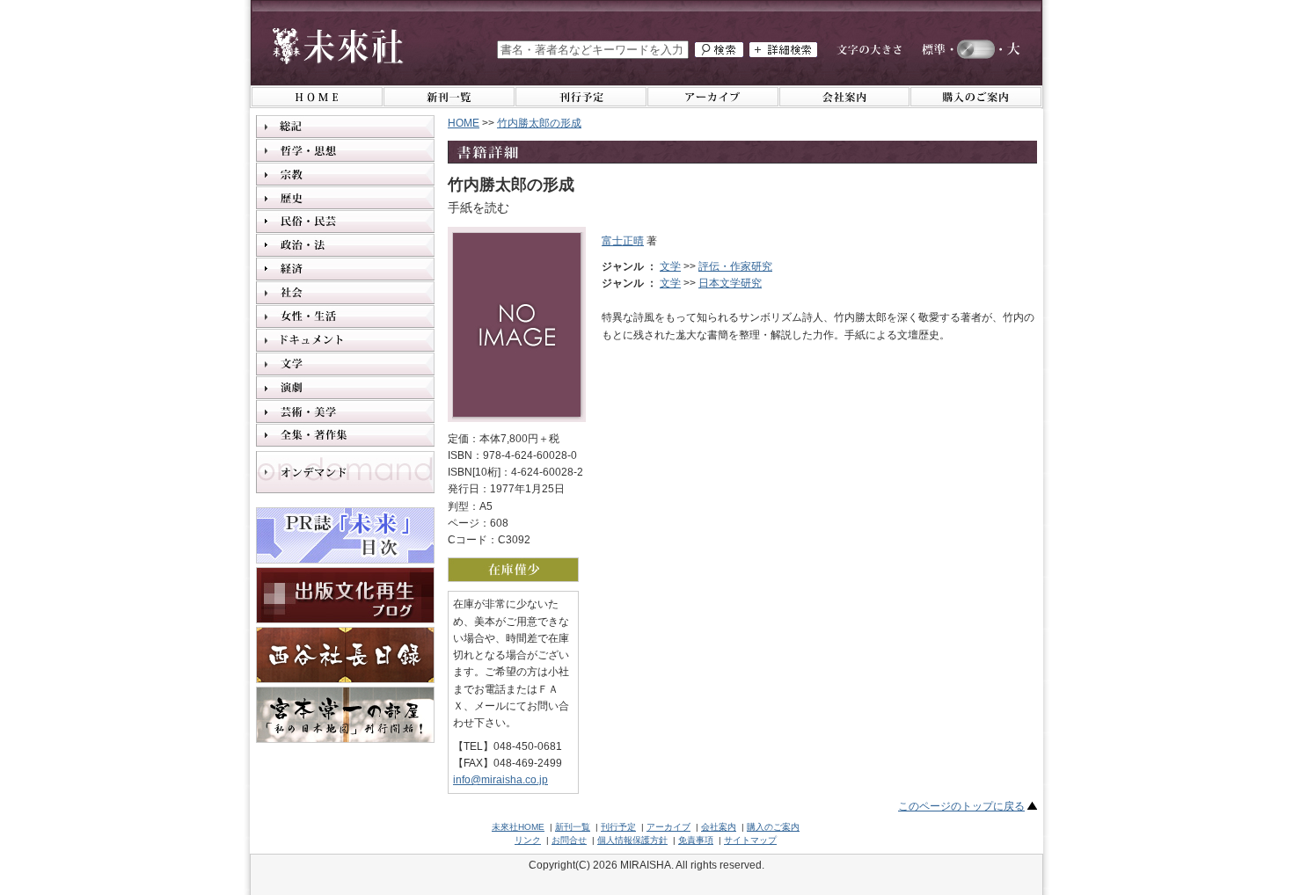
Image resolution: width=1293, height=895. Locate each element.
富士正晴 (623, 241)
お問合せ (569, 840)
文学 (670, 266)
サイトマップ (750, 840)
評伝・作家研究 (735, 266)
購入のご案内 (773, 827)
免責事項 (695, 840)
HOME (463, 123)
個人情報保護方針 (632, 840)
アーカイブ (668, 827)
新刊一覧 (572, 827)
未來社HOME (518, 827)
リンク (528, 840)
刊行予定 (618, 827)
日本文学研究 (730, 283)
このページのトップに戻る (961, 806)
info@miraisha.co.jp (500, 780)
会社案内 (718, 827)
